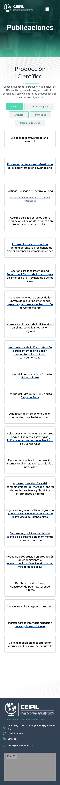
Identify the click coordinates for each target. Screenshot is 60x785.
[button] (47, 9)
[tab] (14, 106)
